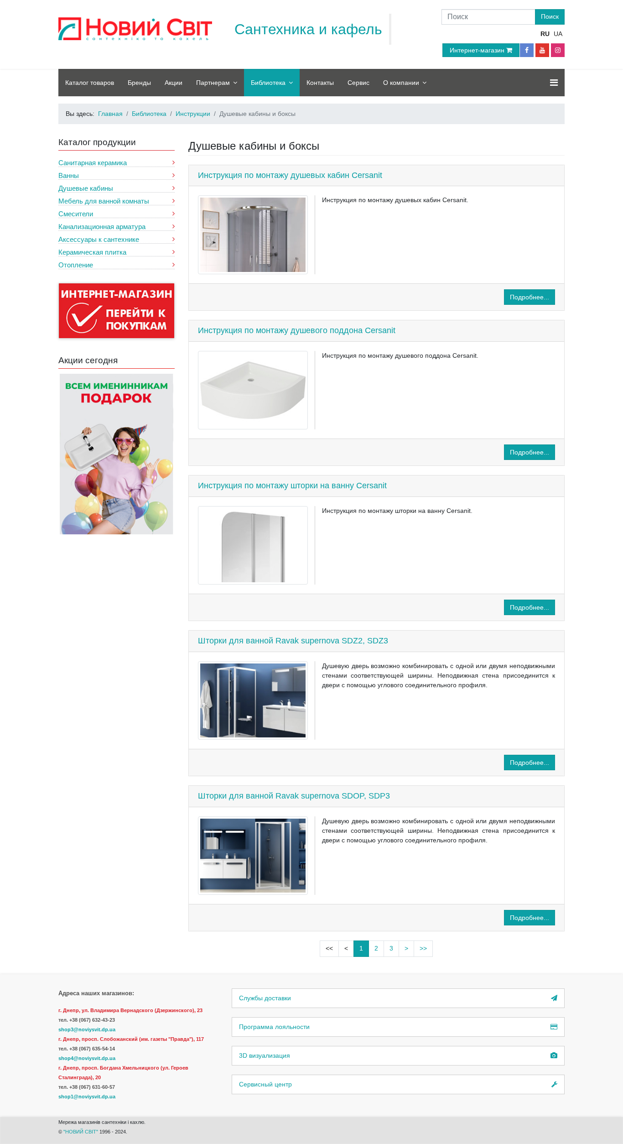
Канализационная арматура (101, 226)
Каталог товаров (89, 82)
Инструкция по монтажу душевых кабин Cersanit (290, 175)
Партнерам (213, 82)
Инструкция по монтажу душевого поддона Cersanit (296, 330)
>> (423, 948)
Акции (173, 82)
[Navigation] (554, 82)
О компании (401, 82)
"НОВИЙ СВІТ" (81, 1131)
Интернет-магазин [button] (478, 50)
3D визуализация (264, 1055)
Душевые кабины (85, 188)
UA (558, 33)
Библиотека (268, 82)
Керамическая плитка (92, 252)
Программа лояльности (274, 1026)
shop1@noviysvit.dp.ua (86, 1096)
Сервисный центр (265, 1084)
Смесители (75, 214)
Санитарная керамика (92, 163)
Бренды (139, 82)
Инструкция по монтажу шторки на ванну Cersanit (292, 485)
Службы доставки (265, 998)
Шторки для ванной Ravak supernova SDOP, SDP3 (294, 795)
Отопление (75, 265)
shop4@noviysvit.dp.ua (86, 1058)
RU (545, 33)
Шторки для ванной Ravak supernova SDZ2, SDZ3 (293, 640)
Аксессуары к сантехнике (98, 239)
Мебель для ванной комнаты (103, 201)
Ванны (68, 175)
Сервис (358, 82)
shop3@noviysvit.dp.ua (86, 1029)
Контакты (320, 82)
